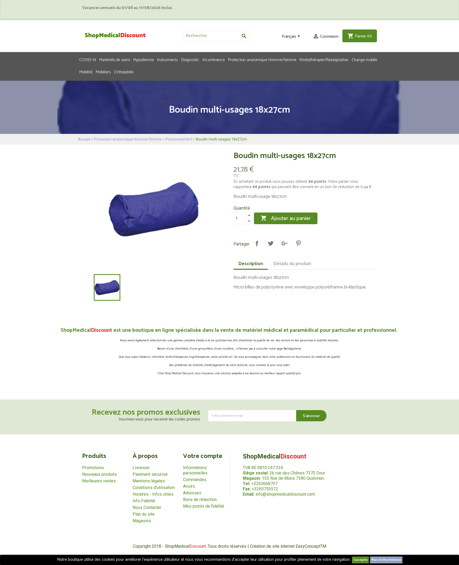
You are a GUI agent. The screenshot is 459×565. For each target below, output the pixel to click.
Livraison (141, 467)
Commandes (194, 479)
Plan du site (144, 514)
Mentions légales (149, 480)
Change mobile (364, 59)
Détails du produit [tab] (292, 264)
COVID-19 (87, 59)
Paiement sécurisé (150, 474)
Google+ (284, 243)
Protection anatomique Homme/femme (262, 59)
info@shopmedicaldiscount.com (285, 494)
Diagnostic (190, 59)
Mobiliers (103, 72)
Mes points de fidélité (203, 506)
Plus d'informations (386, 559)
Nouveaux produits (99, 474)
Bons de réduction (200, 499)
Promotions (93, 467)
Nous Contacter (147, 507)
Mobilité (85, 72)
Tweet (270, 243)
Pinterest (298, 243)
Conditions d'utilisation (154, 487)
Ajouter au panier (286, 218)
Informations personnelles (195, 470)
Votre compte (202, 456)
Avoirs (189, 486)
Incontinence (213, 59)
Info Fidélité (144, 500)
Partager (257, 243)
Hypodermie (143, 59)
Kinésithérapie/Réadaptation (323, 59)
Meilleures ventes (99, 480)
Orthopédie (123, 72)
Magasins (142, 520)
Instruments (167, 59)
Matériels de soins (114, 59)
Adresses (192, 492)
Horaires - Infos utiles (153, 494)
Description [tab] (250, 264)
